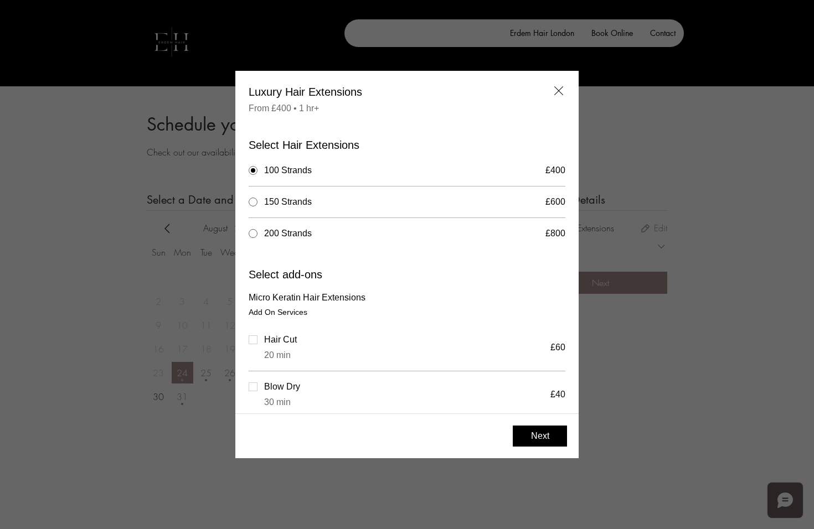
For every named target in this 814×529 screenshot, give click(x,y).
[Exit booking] (558, 90)
